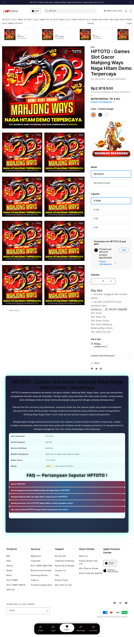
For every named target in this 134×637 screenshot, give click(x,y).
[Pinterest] (101, 369)
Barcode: (111, 79)
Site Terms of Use (63, 585)
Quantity (95, 275)
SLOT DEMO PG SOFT (12, 23)
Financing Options (39, 575)
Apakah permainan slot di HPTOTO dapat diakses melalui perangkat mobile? (42, 503)
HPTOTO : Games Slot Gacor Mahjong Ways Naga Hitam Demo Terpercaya (67, 2)
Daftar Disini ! (98, 2)
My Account (60, 556)
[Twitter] (97, 369)
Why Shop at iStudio (88, 568)
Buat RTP (123, 309)
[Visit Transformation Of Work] (111, 160)
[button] (6, 20)
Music (9, 575)
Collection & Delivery (65, 561)
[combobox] (69, 10)
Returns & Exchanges (65, 566)
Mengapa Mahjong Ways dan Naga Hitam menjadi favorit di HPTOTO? (39, 497)
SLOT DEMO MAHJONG (97, 20)
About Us (83, 556)
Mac (8, 556)
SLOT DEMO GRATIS (75, 20)
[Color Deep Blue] (100, 115)
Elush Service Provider (41, 570)
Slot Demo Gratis (102, 183)
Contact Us (60, 570)
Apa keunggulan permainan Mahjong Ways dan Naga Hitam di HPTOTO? (40, 490)
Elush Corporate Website (90, 573)
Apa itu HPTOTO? (18, 484)
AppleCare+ (36, 556)
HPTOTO (6, 20)
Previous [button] (3, 2)
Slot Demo (99, 174)
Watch (10, 570)
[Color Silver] (106, 115)
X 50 (96, 218)
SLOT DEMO (17, 20)
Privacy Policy (61, 580)
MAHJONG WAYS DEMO (121, 20)
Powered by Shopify (119, 617)
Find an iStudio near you (88, 562)
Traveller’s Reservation (41, 585)
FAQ (57, 575)
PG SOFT (28, 20)
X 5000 (97, 200)
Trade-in (35, 580)
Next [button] (130, 2)
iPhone (10, 566)
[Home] (11, 11)
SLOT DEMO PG (41, 20)
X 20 (96, 227)
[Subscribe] (47, 611)
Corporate (35, 561)
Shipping (106, 92)
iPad (8, 561)
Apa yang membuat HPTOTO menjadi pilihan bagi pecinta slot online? (39, 510)
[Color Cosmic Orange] (93, 114)
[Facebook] (92, 369)
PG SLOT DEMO (57, 20)
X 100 (96, 209)
